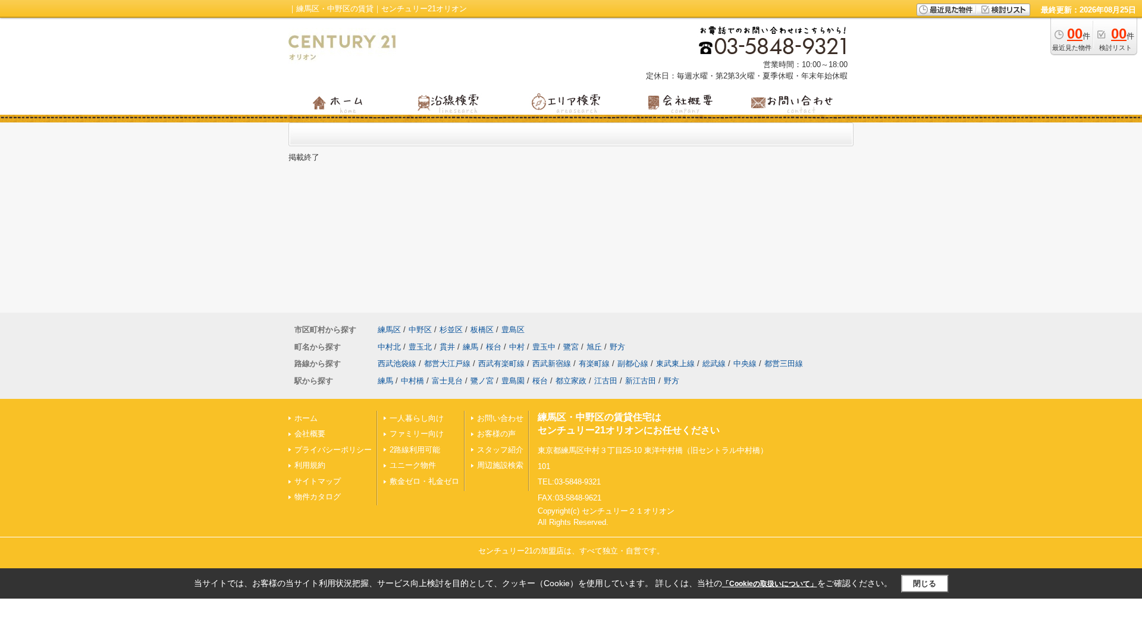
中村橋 (412, 380)
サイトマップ (317, 481)
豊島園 (513, 380)
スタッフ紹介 (500, 449)
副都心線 (632, 363)
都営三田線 (783, 363)
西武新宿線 (551, 363)
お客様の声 (496, 433)
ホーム (306, 418)
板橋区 (482, 329)
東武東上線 (675, 363)
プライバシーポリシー (333, 449)
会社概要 (309, 433)
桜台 (493, 346)
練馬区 (389, 329)
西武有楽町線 (501, 363)
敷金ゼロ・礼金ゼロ (424, 481)
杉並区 (451, 329)
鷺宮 (571, 346)
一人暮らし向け (417, 418)
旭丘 (594, 346)
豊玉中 (544, 346)
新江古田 (640, 380)
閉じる (924, 583)
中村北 (389, 346)
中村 (517, 346)
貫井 (447, 346)
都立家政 (571, 380)
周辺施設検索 (500, 465)
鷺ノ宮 (482, 380)
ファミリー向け (417, 433)
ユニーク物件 (413, 465)
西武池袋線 (397, 363)
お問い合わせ (500, 418)
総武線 (714, 363)
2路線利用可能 (415, 449)
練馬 (470, 346)
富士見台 (447, 380)
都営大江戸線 (447, 363)
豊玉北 (420, 346)
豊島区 (513, 329)
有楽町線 (594, 363)
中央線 (745, 363)
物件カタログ (317, 496)
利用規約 (309, 465)
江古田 (605, 380)
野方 (617, 346)
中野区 (420, 329)
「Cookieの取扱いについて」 (769, 584)
